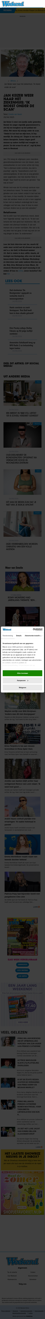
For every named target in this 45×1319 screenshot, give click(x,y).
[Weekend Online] (13, 3)
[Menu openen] (32, 4)
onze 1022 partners (15, 647)
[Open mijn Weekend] (37, 4)
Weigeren (22, 687)
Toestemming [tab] (8, 636)
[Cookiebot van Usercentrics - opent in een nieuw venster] (32, 629)
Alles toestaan (22, 673)
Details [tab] (19, 636)
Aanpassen (21, 680)
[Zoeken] (41, 4)
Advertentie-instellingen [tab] (34, 636)
